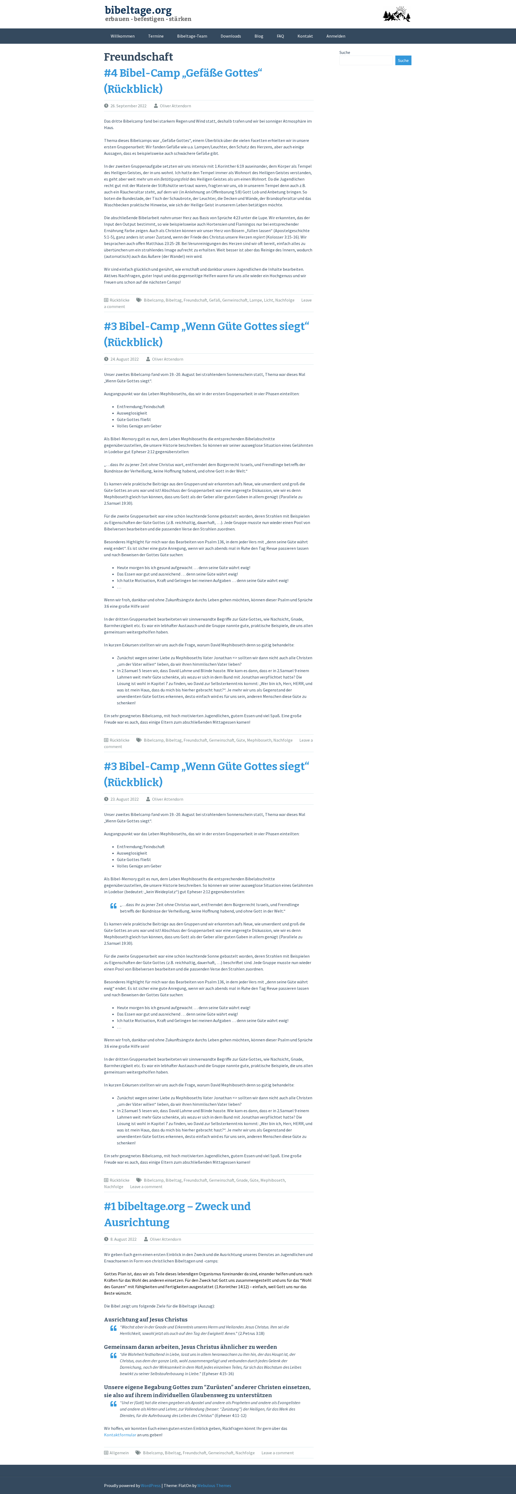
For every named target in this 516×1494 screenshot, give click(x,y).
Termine (156, 36)
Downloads (231, 36)
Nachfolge (285, 300)
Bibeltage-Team (192, 36)
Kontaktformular (120, 1434)
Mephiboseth (259, 740)
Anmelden (336, 36)
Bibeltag (174, 300)
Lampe (255, 300)
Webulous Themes (214, 1485)
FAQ (280, 36)
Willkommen (123, 36)
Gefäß (214, 300)
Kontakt (305, 36)
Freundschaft (195, 300)
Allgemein (119, 1452)
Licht (268, 300)
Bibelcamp (154, 300)
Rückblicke (120, 300)
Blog (259, 36)
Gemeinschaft (235, 300)
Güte (240, 740)
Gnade (242, 1180)
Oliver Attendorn (175, 105)
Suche (344, 52)
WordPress (151, 1485)
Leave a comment (146, 1186)
